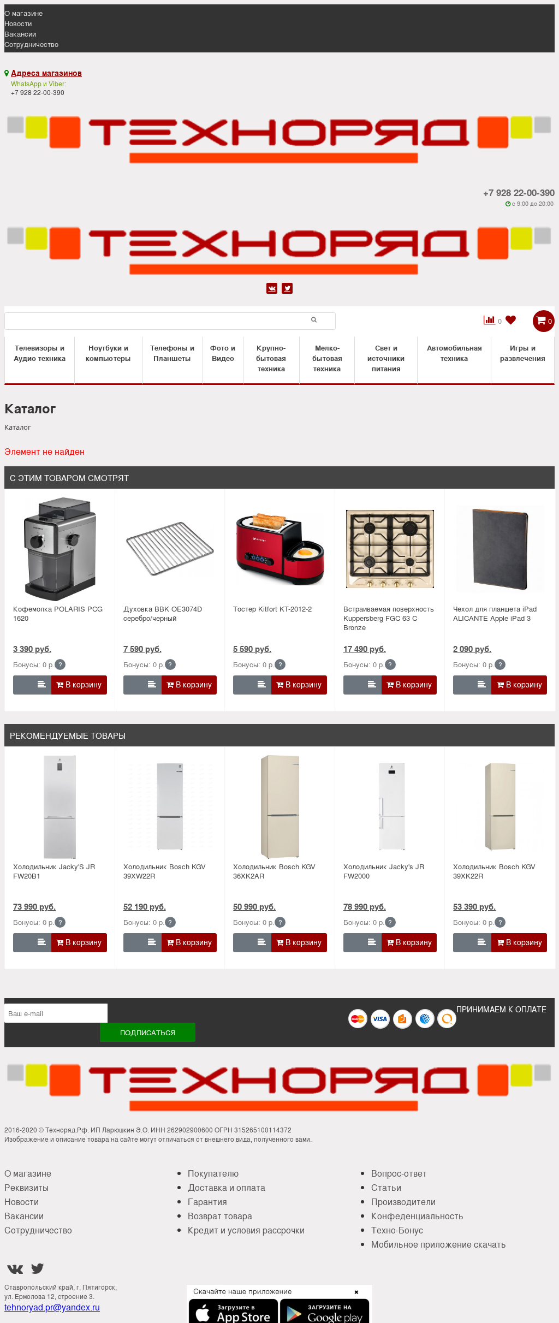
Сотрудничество (31, 44)
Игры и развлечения (522, 352)
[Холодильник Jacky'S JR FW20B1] (60, 807)
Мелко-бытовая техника (327, 357)
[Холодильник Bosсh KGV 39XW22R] (170, 807)
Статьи (386, 1187)
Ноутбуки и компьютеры (108, 352)
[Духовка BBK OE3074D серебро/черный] (170, 549)
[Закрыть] (353, 1298)
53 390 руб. (474, 906)
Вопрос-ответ (399, 1173)
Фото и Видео (222, 352)
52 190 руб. (144, 906)
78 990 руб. (364, 906)
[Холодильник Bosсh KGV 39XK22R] (500, 807)
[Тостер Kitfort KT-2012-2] (280, 549)
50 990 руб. (254, 906)
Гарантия (207, 1201)
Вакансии (20, 33)
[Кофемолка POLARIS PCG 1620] (60, 549)
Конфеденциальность (417, 1215)
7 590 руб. (142, 649)
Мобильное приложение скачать (438, 1244)
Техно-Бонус (397, 1230)
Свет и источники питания (386, 357)
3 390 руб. (32, 649)
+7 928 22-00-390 (519, 192)
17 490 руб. (364, 649)
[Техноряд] (279, 243)
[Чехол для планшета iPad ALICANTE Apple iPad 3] (500, 549)
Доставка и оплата (226, 1187)
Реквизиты (26, 1187)
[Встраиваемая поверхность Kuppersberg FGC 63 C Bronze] (390, 549)
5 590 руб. (252, 649)
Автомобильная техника (454, 352)
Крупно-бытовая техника (271, 357)
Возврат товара (220, 1215)
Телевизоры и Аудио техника (40, 352)
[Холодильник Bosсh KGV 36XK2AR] (280, 807)
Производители (403, 1201)
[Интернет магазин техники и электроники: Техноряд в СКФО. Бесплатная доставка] (279, 133)
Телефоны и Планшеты (172, 352)
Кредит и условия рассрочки (246, 1230)
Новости (18, 23)
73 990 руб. (34, 906)
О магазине (23, 13)
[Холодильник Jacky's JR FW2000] (390, 807)
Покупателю (213, 1173)
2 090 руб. (472, 649)
